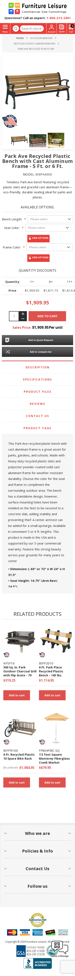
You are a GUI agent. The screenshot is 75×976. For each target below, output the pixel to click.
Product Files (37, 392)
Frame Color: (12, 247)
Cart (72, 25)
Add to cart (47, 316)
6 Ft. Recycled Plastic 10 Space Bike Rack (19, 756)
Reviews (37, 404)
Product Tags (37, 428)
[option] (19, 140)
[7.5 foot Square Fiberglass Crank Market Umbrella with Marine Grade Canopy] (56, 728)
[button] (60, 957)
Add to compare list (40, 352)
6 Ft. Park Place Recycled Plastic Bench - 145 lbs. (51, 671)
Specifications (37, 379)
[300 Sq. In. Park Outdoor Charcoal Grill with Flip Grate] (20, 641)
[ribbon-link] (6, 655)
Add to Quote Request (40, 340)
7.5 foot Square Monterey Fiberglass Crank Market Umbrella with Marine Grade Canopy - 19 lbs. (55, 762)
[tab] (37, 367)
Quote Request (62, 28)
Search (16, 28)
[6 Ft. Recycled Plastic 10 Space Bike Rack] (20, 728)
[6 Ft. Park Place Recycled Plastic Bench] (56, 641)
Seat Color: (12, 228)
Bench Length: (12, 219)
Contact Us (37, 416)
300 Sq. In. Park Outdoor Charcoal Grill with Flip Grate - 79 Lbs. (19, 673)
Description (38, 367)
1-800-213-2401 (58, 18)
